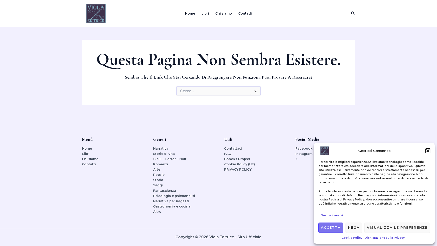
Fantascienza (164, 191)
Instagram (304, 154)
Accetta (331, 227)
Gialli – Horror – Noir (169, 159)
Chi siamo (223, 13)
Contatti (245, 13)
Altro (157, 212)
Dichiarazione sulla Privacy (385, 237)
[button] (428, 151)
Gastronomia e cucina (172, 206)
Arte (156, 169)
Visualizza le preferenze (397, 227)
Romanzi (160, 164)
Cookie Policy (352, 237)
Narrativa (160, 148)
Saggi (158, 185)
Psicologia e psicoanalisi (174, 196)
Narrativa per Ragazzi (171, 201)
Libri (205, 13)
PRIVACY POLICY (238, 169)
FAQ (227, 154)
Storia (158, 180)
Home (190, 13)
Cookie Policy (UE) (239, 164)
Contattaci (233, 148)
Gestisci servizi (332, 215)
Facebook (304, 148)
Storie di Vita (164, 154)
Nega (354, 227)
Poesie (159, 175)
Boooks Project (237, 159)
